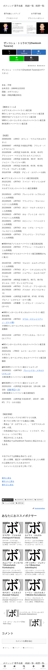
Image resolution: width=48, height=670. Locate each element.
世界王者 (20, 503)
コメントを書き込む (24, 641)
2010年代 (30, 500)
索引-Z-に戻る (8, 485)
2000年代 (20, 500)
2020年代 (39, 500)
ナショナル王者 (9, 503)
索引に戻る (6, 478)
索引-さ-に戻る (8, 481)
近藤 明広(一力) (13, 390)
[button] (31, 58)
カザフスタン (8, 500)
